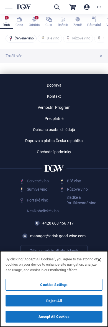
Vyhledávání (57, 7)
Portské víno (37, 200)
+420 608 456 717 (58, 223)
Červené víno (38, 181)
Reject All (53, 301)
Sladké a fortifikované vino (81, 200)
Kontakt (54, 96)
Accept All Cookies (53, 317)
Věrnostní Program (54, 107)
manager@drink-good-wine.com (58, 236)
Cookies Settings (54, 285)
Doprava (54, 85)
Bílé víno (74, 181)
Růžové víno (77, 189)
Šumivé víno (37, 189)
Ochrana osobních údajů (54, 130)
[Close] (99, 260)
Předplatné (54, 118)
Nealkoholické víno (43, 211)
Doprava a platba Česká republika (54, 141)
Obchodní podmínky (54, 152)
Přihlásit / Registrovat (86, 7)
